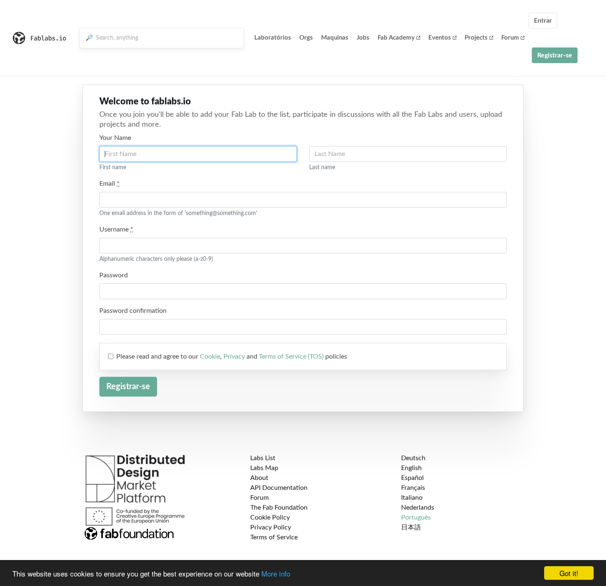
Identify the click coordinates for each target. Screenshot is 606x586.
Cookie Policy (270, 517)
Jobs (363, 38)
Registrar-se (554, 55)
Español (412, 478)
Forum (510, 38)
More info (275, 573)
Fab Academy (396, 38)
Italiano (412, 497)
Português (416, 517)
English (411, 468)
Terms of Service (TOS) (291, 356)
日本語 (411, 527)
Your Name (115, 138)
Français (413, 487)
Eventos (439, 38)
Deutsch (413, 458)
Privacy (234, 356)
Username (116, 229)
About (259, 478)
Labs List (262, 458)
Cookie (210, 356)
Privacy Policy (270, 527)
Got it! (568, 573)
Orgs (306, 38)
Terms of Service (274, 537)
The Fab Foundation (279, 507)
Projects (476, 38)
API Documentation (279, 487)
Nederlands (417, 507)
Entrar (543, 20)
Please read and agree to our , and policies (231, 356)
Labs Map (264, 468)
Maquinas (334, 38)
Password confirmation (133, 310)
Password (113, 275)
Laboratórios (272, 38)
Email (109, 183)
